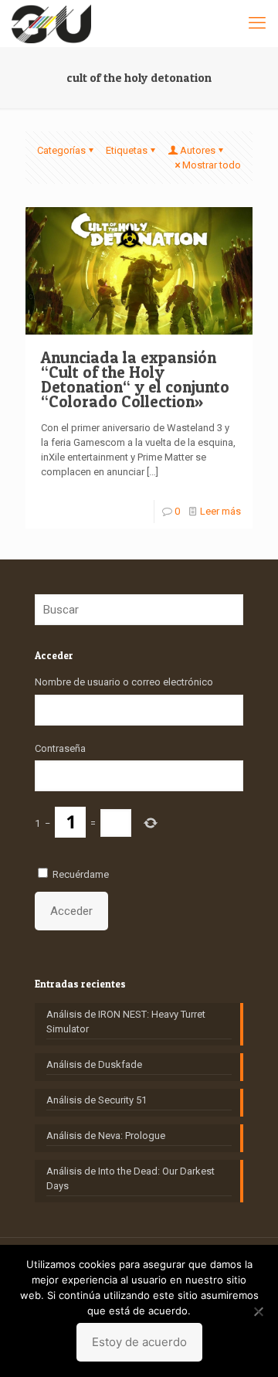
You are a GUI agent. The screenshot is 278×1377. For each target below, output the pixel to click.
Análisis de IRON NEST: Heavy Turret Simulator (125, 1021)
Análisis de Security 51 (96, 1100)
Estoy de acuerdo (139, 1341)
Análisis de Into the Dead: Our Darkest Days (130, 1178)
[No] (258, 1311)
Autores (197, 150)
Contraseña (60, 748)
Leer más (220, 511)
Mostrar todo (211, 165)
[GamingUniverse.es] (51, 23)
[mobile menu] (257, 23)
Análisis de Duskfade (94, 1064)
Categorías (61, 150)
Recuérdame (81, 874)
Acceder (71, 911)
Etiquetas (126, 150)
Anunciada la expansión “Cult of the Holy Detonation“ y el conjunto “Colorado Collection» (135, 379)
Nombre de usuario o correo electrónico (124, 682)
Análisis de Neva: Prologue (105, 1135)
